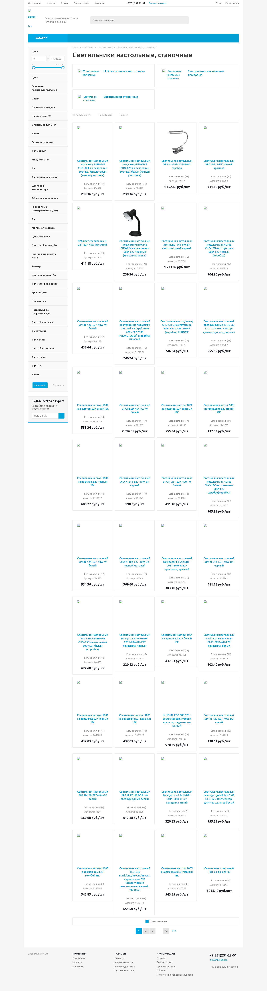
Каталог (41, 38)
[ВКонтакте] (213, 973)
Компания (79, 953)
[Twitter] (236, 973)
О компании (79, 958)
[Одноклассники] (221, 973)
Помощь (121, 953)
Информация (166, 953)
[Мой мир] (221, 980)
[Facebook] (228, 973)
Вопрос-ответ (165, 962)
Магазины (78, 966)
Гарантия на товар (125, 970)
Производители (166, 966)
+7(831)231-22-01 (135, 3)
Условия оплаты (124, 962)
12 (166, 930)
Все (174, 930)
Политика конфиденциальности (175, 974)
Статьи (161, 958)
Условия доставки (125, 966)
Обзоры (161, 970)
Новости (77, 962)
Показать (40, 385)
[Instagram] (213, 980)
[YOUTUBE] (228, 980)
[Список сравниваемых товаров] (199, 16)
